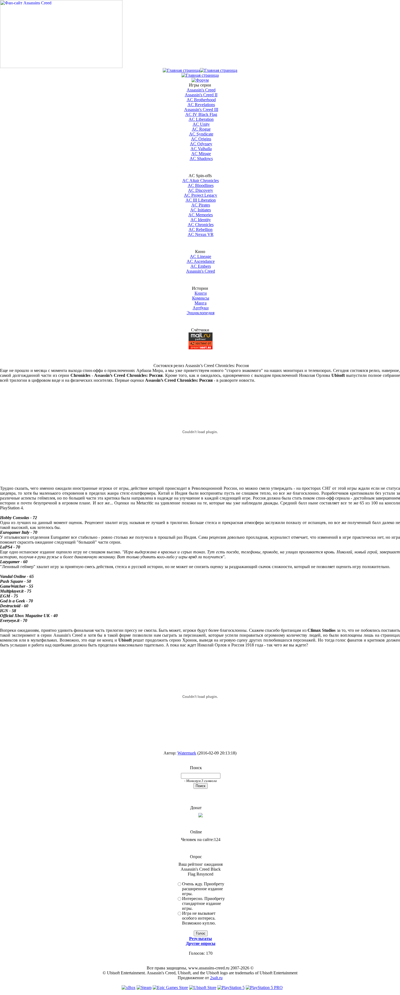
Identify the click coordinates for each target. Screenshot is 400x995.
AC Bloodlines (201, 185)
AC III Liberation (201, 200)
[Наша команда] (200, 75)
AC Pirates (200, 205)
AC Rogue (201, 129)
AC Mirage (201, 153)
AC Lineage (200, 256)
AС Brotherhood (201, 99)
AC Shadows (201, 158)
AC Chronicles (201, 224)
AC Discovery (200, 190)
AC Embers (200, 266)
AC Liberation (201, 119)
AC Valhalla (201, 148)
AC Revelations (201, 104)
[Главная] (181, 70)
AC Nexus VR (201, 234)
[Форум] (200, 80)
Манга (201, 303)
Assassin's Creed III (201, 109)
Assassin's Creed (201, 90)
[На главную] (61, 66)
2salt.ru (216, 977)
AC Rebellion (201, 229)
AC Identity (200, 219)
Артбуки (201, 308)
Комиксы (200, 298)
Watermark (186, 753)
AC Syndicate (201, 134)
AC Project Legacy (200, 195)
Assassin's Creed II (201, 95)
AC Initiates (200, 210)
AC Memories (200, 214)
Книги (201, 293)
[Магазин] (218, 70)
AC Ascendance (201, 261)
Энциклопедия (200, 312)
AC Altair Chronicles (200, 180)
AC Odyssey (201, 143)
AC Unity (201, 124)
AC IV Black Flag (201, 114)
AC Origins (201, 139)
